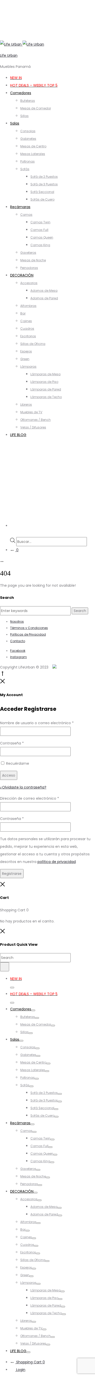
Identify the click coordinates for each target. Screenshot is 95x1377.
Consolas (27, 131)
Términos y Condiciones (29, 628)
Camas (26, 214)
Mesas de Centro (33, 146)
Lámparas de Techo (46, 397)
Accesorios (28, 283)
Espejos (26, 351)
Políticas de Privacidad (28, 634)
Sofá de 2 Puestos (44, 176)
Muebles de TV (31, 412)
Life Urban (8, 55)
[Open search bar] (12, 533)
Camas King (40, 245)
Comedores (20, 92)
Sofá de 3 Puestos (44, 184)
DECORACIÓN (21, 275)
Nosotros (17, 621)
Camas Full (39, 230)
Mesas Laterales (32, 154)
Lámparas (28, 366)
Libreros (26, 404)
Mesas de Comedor (35, 108)
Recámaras (20, 206)
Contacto (17, 641)
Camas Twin (40, 222)
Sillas (24, 116)
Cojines (26, 321)
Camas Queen (41, 237)
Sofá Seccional (42, 192)
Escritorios (28, 336)
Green (24, 359)
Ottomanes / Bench (35, 420)
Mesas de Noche (33, 260)
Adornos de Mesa (44, 290)
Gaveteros (28, 252)
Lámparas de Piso (44, 382)
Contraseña (12, 743)
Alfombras (28, 306)
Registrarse (12, 873)
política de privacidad (56, 861)
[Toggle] (12, 987)
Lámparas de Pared (45, 389)
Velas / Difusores (33, 427)
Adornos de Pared (44, 298)
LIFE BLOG (18, 434)
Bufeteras (27, 101)
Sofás (24, 169)
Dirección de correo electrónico (29, 798)
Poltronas (27, 161)
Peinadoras (29, 268)
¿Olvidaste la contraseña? (23, 787)
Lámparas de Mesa (45, 374)
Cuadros (27, 328)
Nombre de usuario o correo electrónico (37, 722)
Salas (14, 123)
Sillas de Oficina (32, 344)
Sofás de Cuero (42, 199)
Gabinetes (28, 138)
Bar (23, 313)
